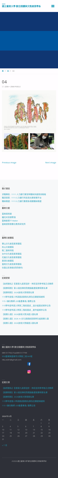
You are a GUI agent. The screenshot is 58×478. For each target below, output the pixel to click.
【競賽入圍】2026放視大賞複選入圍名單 (20, 323)
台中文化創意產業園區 (12, 254)
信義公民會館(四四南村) (12, 267)
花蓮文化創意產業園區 (12, 257)
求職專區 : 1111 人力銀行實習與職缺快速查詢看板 (24, 194)
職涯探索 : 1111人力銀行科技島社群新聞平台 (22, 197)
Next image (50, 162)
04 (8, 71)
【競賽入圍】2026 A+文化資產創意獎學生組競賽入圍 (25, 318)
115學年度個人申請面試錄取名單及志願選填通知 (23, 297)
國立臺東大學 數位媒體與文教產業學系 (21, 6)
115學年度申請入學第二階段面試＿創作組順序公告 (24, 310)
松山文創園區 (8, 247)
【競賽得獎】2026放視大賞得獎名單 (18, 292)
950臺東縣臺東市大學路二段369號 (17, 356)
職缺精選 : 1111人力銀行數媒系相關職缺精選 (22, 201)
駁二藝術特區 (8, 250)
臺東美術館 (7, 213)
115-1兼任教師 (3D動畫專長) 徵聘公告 (18, 301)
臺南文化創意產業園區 (12, 264)
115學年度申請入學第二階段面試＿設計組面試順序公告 (26, 305)
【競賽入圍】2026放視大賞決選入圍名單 (20, 314)
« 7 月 (4, 445)
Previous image (9, 162)
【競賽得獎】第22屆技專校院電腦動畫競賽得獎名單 (25, 288)
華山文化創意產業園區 (12, 243)
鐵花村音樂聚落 (9, 217)
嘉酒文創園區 (8, 260)
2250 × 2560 (10, 86)
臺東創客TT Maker (10, 220)
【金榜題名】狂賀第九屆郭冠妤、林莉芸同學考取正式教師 (27, 283)
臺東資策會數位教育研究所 (14, 224)
